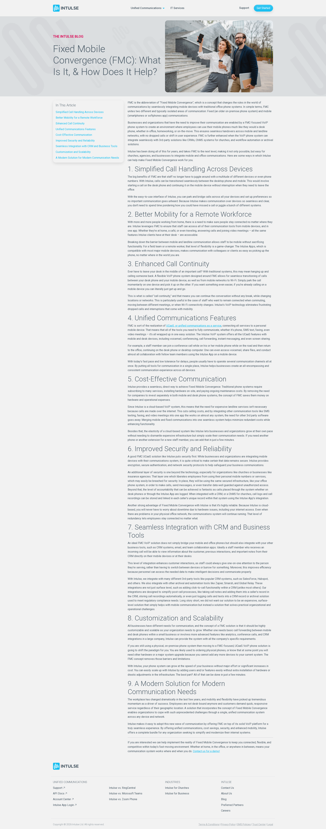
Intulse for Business (177, 793)
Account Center (62, 799)
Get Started (263, 8)
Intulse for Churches (177, 787)
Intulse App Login (64, 805)
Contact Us (227, 787)
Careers (225, 810)
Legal (270, 824)
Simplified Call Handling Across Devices (80, 112)
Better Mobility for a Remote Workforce (79, 117)
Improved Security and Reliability (75, 140)
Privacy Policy (228, 824)
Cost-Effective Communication (74, 134)
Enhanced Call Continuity (70, 123)
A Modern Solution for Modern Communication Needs (87, 157)
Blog (224, 799)
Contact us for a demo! (206, 751)
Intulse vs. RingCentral (122, 787)
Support (244, 8)
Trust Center (259, 824)
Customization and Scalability (73, 152)
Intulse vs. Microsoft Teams (125, 793)
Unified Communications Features (76, 129)
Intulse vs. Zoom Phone (123, 799)
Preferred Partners (232, 805)
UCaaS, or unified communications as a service (193, 325)
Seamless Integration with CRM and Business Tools (86, 146)
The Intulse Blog (68, 36)
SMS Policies (244, 824)
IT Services (177, 8)
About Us (226, 793)
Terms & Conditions (208, 824)
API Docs (59, 793)
